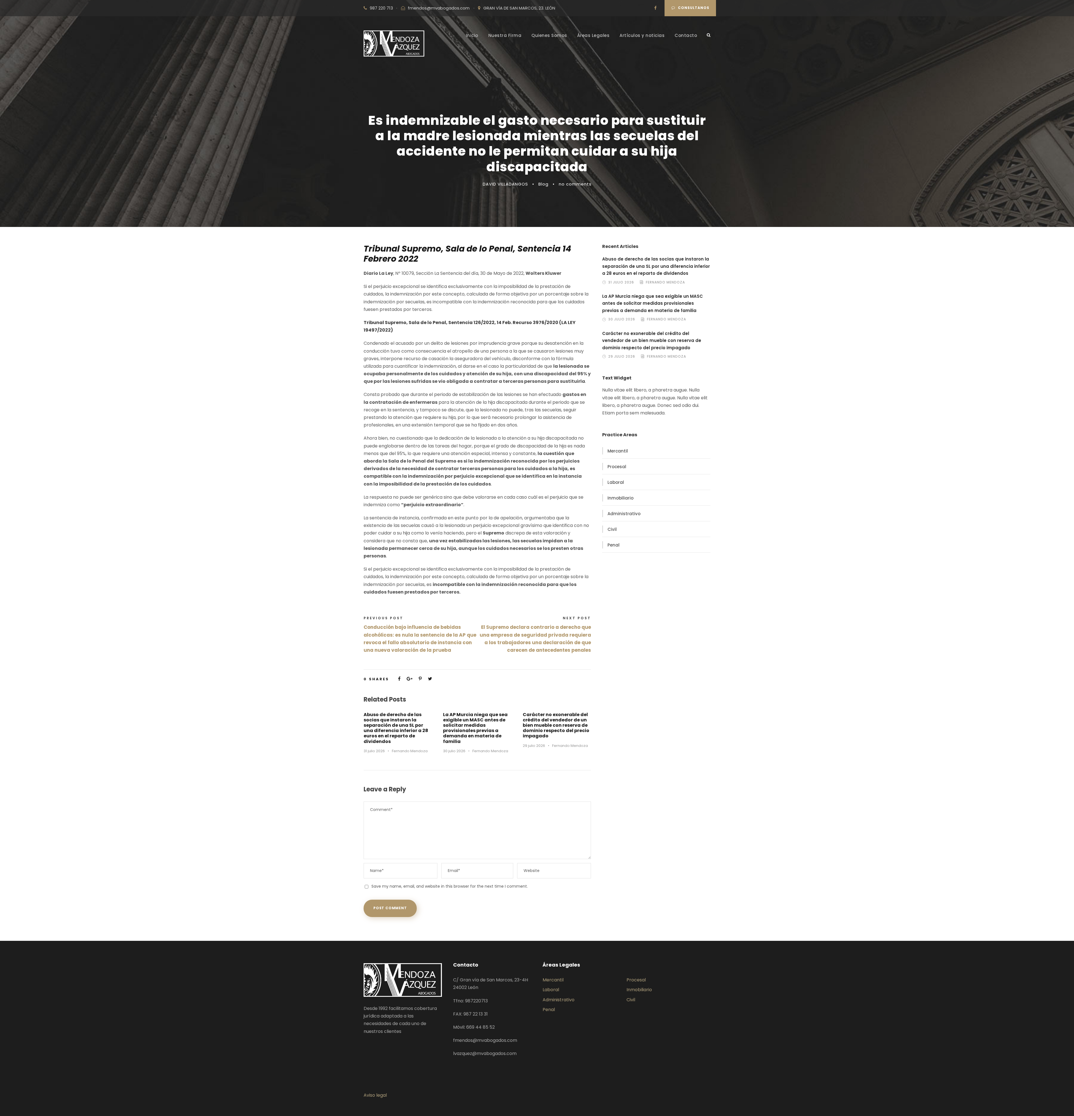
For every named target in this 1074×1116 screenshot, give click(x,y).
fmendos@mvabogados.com (439, 8)
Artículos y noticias (642, 35)
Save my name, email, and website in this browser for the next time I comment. (449, 886)
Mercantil (617, 451)
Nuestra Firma (505, 35)
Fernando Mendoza (410, 751)
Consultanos (693, 7)
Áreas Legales (593, 35)
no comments (575, 184)
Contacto (686, 35)
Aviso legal (375, 1095)
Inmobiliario (620, 498)
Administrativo (623, 514)
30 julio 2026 (454, 751)
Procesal (616, 467)
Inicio (472, 35)
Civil (612, 529)
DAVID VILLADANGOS (505, 184)
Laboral (615, 482)
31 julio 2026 (374, 751)
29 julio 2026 (534, 745)
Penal (613, 545)
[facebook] (655, 8)
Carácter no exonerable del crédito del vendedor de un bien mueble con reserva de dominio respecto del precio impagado (556, 725)
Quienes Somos (549, 35)
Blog (543, 184)
